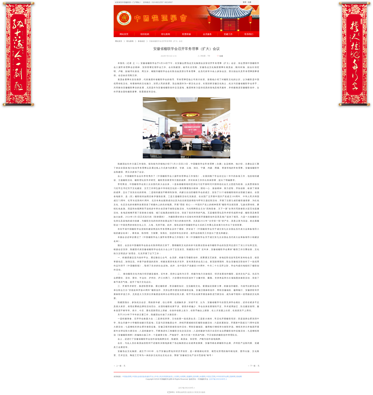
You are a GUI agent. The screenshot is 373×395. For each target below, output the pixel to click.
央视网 (202, 377)
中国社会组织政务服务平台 (142, 377)
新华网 (195, 377)
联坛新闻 (129, 41)
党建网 (189, 377)
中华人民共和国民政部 (163, 377)
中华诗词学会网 (222, 377)
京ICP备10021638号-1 (218, 379)
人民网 (176, 377)
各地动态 (141, 41)
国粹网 (232, 377)
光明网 (182, 377)
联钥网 (239, 377)
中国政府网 (126, 377)
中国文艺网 (210, 377)
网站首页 (118, 41)
